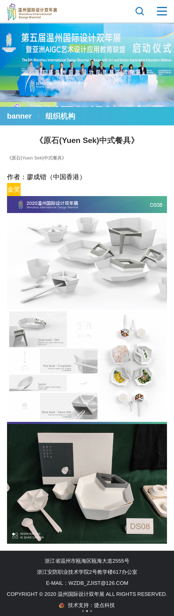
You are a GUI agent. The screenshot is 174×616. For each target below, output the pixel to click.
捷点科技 (104, 605)
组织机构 (60, 116)
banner (19, 116)
